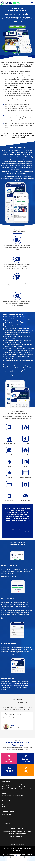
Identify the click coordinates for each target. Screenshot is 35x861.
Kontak (13, 846)
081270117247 (7, 825)
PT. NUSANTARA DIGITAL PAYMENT (22, 850)
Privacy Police (20, 846)
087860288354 (8, 806)
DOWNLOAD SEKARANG (17, 838)
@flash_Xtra (7, 816)
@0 (5, 809)
